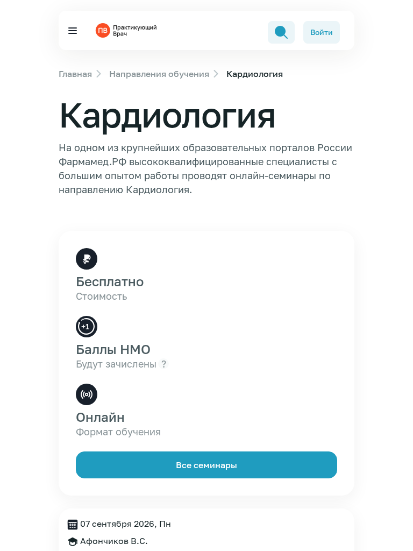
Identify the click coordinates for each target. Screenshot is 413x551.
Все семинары (206, 465)
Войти (321, 32)
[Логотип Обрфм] (127, 30)
